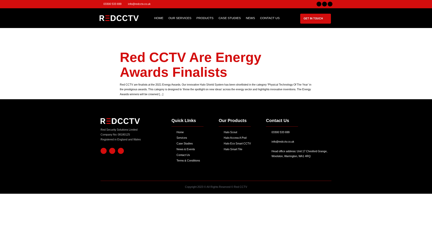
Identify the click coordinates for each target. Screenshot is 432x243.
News (250, 18)
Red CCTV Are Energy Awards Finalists (190, 65)
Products (204, 18)
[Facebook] (319, 4)
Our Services (179, 18)
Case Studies (230, 18)
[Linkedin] (330, 4)
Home (158, 18)
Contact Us (270, 18)
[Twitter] (324, 4)
